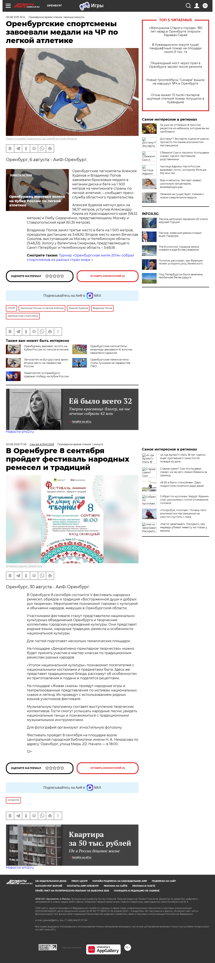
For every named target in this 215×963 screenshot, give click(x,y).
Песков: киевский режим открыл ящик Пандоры (180, 234)
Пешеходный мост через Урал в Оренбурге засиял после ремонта (175, 65)
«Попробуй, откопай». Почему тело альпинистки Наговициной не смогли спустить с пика (183, 513)
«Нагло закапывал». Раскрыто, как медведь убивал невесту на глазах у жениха (183, 527)
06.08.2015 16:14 (15, 17)
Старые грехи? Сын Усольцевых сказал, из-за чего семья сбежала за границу (183, 472)
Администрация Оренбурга (24, 565)
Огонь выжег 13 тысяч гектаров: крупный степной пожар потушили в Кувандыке (175, 98)
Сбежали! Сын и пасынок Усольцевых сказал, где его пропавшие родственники (184, 156)
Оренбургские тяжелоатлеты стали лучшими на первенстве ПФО (110, 363)
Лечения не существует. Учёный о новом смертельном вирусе (182, 196)
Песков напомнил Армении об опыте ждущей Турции (183, 221)
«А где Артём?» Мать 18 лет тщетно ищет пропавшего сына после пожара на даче (183, 458)
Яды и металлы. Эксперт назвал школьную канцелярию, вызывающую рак (180, 184)
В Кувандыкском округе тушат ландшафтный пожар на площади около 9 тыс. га (175, 48)
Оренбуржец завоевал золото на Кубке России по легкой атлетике (46, 348)
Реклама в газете (143, 886)
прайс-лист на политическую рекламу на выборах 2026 (72, 890)
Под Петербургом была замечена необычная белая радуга (181, 276)
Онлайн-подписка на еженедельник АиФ (119, 881)
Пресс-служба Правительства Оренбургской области (41, 138)
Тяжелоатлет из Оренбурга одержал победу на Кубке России (46, 374)
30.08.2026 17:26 (16, 444)
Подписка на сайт (164, 881)
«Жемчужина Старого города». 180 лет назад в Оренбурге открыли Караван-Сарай (175, 31)
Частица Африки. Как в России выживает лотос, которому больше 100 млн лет (183, 170)
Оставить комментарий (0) (107, 276)
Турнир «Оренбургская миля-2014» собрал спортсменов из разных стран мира (80, 257)
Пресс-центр (79, 881)
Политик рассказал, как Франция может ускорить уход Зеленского (181, 262)
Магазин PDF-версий (48, 886)
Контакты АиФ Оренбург (83, 886)
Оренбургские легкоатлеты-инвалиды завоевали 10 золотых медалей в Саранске (111, 349)
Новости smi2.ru (20, 432)
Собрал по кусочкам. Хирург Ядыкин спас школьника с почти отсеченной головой (184, 500)
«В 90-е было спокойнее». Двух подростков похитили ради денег (182, 484)
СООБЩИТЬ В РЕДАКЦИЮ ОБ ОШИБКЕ (137, 890)
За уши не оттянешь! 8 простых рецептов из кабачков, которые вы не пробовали (184, 128)
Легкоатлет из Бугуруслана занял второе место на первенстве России (46, 363)
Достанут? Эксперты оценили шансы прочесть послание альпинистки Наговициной (184, 142)
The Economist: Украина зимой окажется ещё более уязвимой (179, 248)
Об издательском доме (51, 881)
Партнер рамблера (71, 947)
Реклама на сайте (115, 886)
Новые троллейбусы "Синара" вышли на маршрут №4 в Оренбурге (175, 81)
